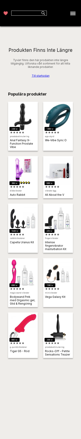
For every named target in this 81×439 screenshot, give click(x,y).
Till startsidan (41, 75)
